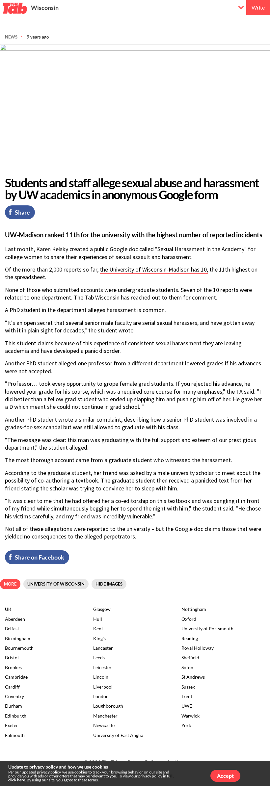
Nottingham (193, 609)
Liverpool (103, 687)
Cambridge (16, 677)
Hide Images (108, 584)
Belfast (12, 628)
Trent (186, 696)
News (11, 36)
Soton (187, 667)
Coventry (14, 696)
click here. (17, 779)
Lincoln (100, 677)
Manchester (105, 716)
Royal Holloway (197, 648)
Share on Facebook (39, 557)
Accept (225, 776)
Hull (97, 619)
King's (99, 638)
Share (22, 212)
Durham (13, 706)
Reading (189, 638)
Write (258, 7)
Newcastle (104, 725)
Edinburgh (15, 716)
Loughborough (108, 706)
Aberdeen (15, 619)
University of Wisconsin (56, 584)
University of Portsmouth (207, 628)
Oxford (188, 619)
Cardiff (12, 687)
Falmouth (15, 735)
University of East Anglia (118, 735)
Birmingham (17, 638)
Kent (98, 628)
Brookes (13, 667)
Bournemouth (19, 648)
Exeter (11, 725)
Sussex (188, 687)
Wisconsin (45, 8)
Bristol (12, 657)
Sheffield (190, 657)
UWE (186, 706)
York (186, 725)
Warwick (190, 716)
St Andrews (193, 677)
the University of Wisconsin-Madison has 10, (154, 269)
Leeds (99, 657)
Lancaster (103, 648)
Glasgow (102, 609)
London (101, 696)
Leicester (102, 667)
